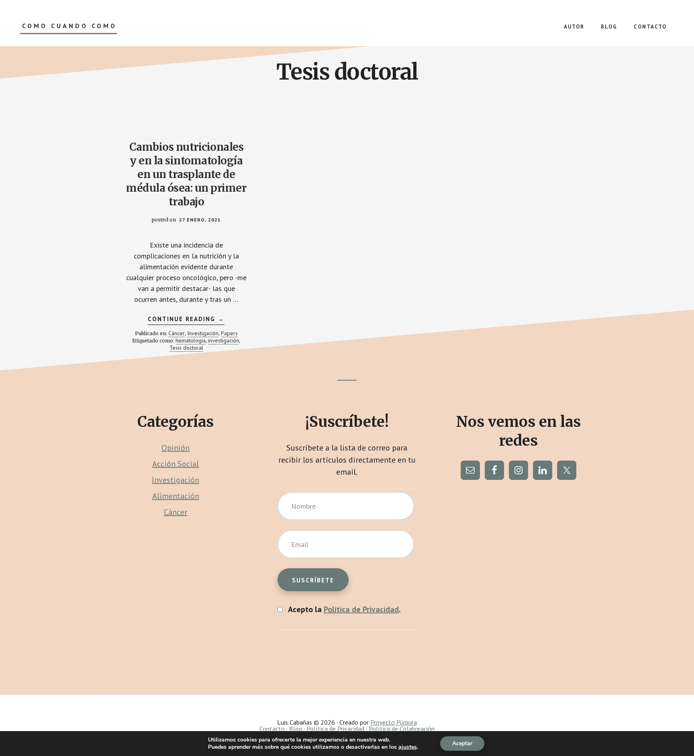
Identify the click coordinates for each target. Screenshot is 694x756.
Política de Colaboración (402, 729)
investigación (223, 340)
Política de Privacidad (361, 609)
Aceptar (462, 743)
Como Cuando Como (69, 26)
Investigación (202, 333)
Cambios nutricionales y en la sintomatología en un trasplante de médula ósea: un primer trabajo (186, 174)
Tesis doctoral (186, 347)
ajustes (407, 747)
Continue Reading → (186, 320)
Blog (295, 729)
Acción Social (175, 464)
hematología (191, 340)
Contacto (272, 729)
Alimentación (175, 496)
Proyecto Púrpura (393, 722)
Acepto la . (344, 609)
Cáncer (176, 333)
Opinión (175, 448)
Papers (229, 333)
